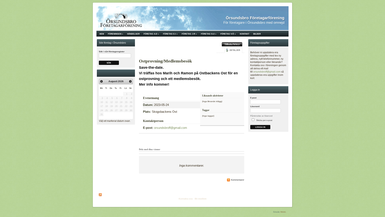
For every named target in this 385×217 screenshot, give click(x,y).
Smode (276, 212)
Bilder (257, 34)
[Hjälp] (285, 99)
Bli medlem (201, 199)
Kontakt (244, 34)
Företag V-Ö (228, 34)
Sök (109, 63)
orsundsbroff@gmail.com (170, 127)
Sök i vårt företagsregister (112, 51)
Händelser (133, 34)
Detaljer (235, 50)
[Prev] (101, 81)
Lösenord (254, 106)
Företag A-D (151, 34)
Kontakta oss (186, 199)
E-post (253, 98)
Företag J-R (189, 34)
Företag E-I (170, 34)
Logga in (260, 127)
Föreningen (115, 34)
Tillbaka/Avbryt (232, 44)
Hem (101, 34)
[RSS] (100, 194)
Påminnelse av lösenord (261, 116)
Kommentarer (237, 180)
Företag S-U (208, 34)
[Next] (130, 81)
